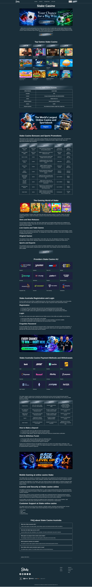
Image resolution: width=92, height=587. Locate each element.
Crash (52, 45)
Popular (25, 45)
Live (38, 45)
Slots (65, 45)
